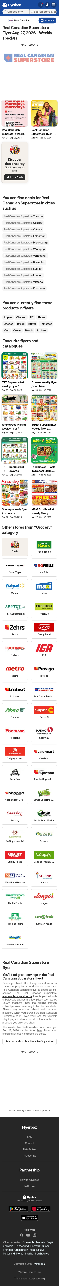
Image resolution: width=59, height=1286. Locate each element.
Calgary (23, 222)
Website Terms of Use (29, 1272)
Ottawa (23, 229)
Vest (6, 330)
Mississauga (26, 242)
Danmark (35, 1246)
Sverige (29, 1253)
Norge (19, 1253)
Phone (41, 317)
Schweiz (8, 1246)
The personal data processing (29, 1278)
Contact (29, 1143)
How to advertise (29, 1179)
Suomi (45, 1246)
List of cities (29, 1149)
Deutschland (22, 1246)
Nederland (9, 1253)
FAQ (29, 1136)
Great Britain (21, 1249)
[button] (47, 5)
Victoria (23, 282)
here (39, 1030)
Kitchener (24, 288)
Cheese (8, 324)
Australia (40, 1242)
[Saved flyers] (41, 5)
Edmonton (24, 236)
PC (32, 317)
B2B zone (29, 1186)
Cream (17, 330)
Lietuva (40, 1249)
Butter (32, 324)
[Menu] (54, 5)
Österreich (28, 1242)
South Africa (42, 1253)
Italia (32, 1249)
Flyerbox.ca (39, 1263)
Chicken (21, 317)
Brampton (24, 262)
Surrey (22, 268)
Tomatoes (46, 324)
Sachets (41, 330)
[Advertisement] (29, 69)
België (50, 1242)
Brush (28, 330)
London (23, 275)
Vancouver (25, 255)
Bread (20, 324)
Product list (29, 1155)
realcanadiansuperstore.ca (17, 996)
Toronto (23, 216)
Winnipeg (24, 249)
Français (8, 1249)
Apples (8, 317)
